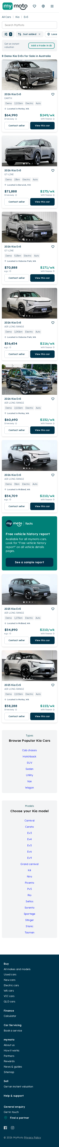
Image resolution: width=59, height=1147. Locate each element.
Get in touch (11, 1112)
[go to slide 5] (35, 87)
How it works (11, 1050)
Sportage (29, 913)
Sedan (29, 768)
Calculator (10, 1016)
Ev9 (29, 857)
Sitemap (9, 1072)
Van (29, 781)
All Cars (6, 16)
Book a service (13, 1030)
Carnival (29, 820)
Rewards (9, 1061)
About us (9, 1045)
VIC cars (9, 996)
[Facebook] (5, 1127)
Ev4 (29, 839)
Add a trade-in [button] (40, 45)
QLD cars (9, 1001)
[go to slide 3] (29, 87)
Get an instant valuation (18, 1086)
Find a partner (19, 1117)
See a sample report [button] (29, 562)
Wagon (29, 787)
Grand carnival (29, 864)
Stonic (29, 926)
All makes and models (17, 969)
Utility (29, 775)
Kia (17, 16)
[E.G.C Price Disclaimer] (10, 271)
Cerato (29, 826)
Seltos (29, 901)
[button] (8, 34)
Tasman (29, 932)
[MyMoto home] (15, 6)
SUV (29, 762)
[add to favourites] (53, 94)
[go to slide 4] (32, 87)
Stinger (29, 920)
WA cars (9, 990)
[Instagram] (12, 1127)
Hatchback (29, 756)
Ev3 (29, 833)
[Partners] (43, 6)
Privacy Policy (32, 1137)
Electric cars (11, 985)
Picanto (29, 882)
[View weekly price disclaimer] (54, 119)
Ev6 (29, 851)
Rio (29, 895)
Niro (29, 876)
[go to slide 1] (24, 87)
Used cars (10, 974)
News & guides (13, 1066)
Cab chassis (29, 750)
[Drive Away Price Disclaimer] (16, 119)
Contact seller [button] (16, 125)
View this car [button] (42, 125)
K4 (29, 870)
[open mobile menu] (52, 6)
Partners (9, 1055)
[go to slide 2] (27, 87)
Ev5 (29, 845)
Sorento (29, 907)
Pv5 (29, 888)
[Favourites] (34, 6)
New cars (9, 979)
